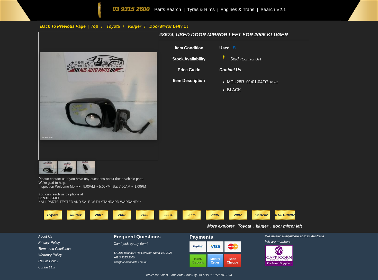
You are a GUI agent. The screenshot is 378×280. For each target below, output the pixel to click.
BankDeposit (198, 260)
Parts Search (168, 9)
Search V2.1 (273, 9)
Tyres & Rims (201, 9)
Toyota (113, 26)
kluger (135, 26)
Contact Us (46, 267)
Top (95, 26)
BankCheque (232, 260)
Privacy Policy (49, 243)
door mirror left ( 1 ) (168, 26)
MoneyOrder (215, 260)
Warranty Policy (50, 255)
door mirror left (287, 226)
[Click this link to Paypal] (198, 250)
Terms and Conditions (54, 249)
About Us (45, 236)
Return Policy (48, 261)
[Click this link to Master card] (232, 250)
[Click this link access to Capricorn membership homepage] (279, 264)
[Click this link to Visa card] (215, 250)
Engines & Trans (238, 9)
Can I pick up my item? (131, 244)
